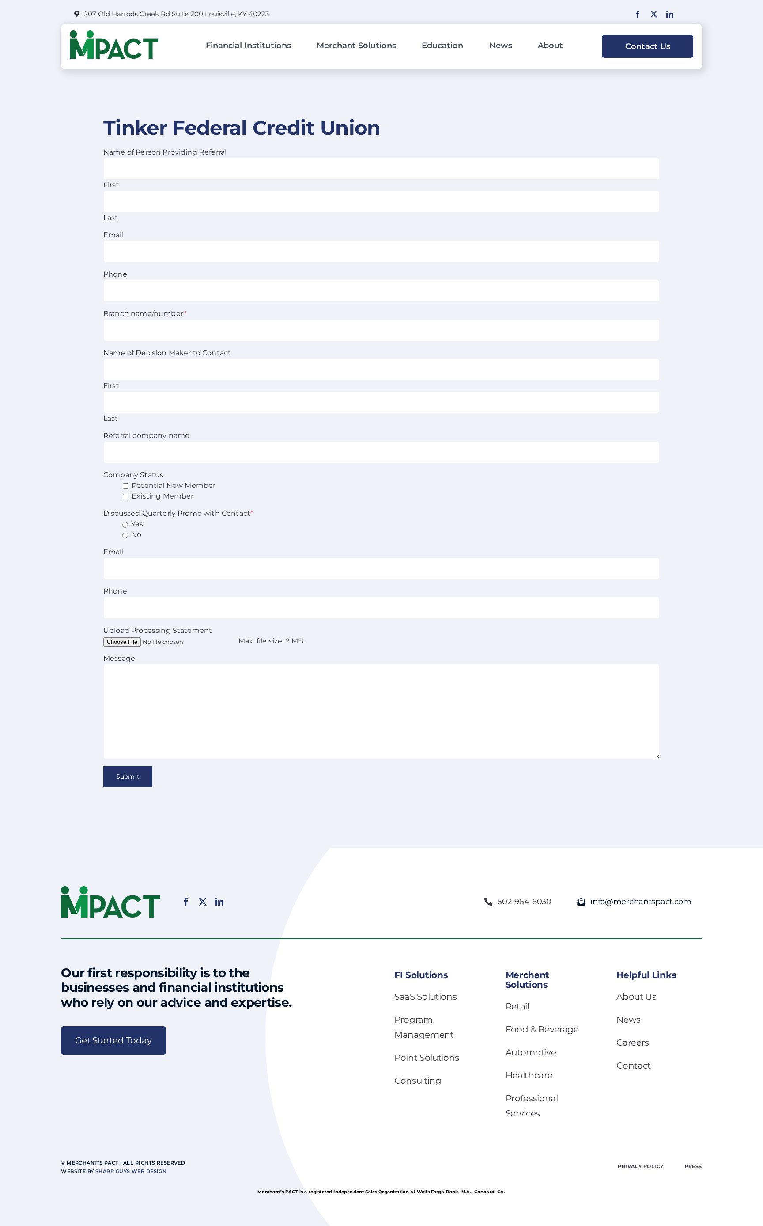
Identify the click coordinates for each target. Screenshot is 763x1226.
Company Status (133, 475)
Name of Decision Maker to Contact (167, 353)
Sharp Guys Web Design (130, 1171)
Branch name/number (144, 313)
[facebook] (637, 14)
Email (113, 235)
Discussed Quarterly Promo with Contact (178, 513)
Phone (115, 274)
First (111, 185)
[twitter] (653, 14)
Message (119, 658)
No (136, 534)
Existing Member (162, 496)
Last (110, 217)
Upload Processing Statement (157, 630)
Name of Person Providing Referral (165, 152)
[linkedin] (669, 14)
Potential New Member (173, 485)
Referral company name (146, 435)
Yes (137, 524)
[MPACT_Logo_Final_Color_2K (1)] (114, 34)
